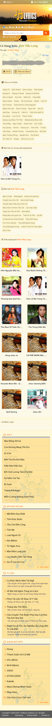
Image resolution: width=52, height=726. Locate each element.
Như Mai (43, 131)
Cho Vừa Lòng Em (9, 223)
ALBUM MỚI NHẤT (15, 642)
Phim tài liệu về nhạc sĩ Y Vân (22, 599)
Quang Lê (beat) (18, 93)
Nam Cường (27, 90)
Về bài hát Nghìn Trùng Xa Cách (22, 591)
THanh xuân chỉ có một (18, 654)
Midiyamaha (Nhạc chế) (33, 120)
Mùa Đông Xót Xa (12, 441)
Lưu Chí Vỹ (16, 116)
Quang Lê (6, 93)
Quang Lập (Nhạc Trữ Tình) (13, 120)
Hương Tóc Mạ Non (31, 196)
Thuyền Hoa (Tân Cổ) (11, 200)
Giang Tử (6, 90)
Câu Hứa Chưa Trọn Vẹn (19, 697)
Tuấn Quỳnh (38, 90)
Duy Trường (7, 105)
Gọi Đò (39, 215)
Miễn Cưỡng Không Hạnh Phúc (19, 497)
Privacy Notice (32, 715)
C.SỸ (25, 27)
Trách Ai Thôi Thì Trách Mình (31, 227)
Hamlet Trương (17, 131)
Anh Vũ (40, 109)
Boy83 (36, 101)
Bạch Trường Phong (10, 135)
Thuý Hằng (7, 124)
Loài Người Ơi (14, 535)
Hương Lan (25, 128)
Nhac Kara (12, 692)
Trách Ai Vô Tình (29, 215)
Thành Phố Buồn (12, 490)
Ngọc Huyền (17, 124)
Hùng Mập (36, 97)
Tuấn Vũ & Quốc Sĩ (36, 112)
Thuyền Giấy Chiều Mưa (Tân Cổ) (15, 204)
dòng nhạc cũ (11, 355)
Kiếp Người (18, 196)
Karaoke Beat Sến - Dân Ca (11, 384)
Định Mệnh (26, 211)
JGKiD (10, 670)
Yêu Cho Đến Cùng (16, 524)
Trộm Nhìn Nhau (32, 219)
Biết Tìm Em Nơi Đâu (14, 459)
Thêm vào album (23, 72)
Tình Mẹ (11, 530)
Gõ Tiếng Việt (11, 37)
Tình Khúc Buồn (14, 519)
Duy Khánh (35, 135)
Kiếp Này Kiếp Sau (13, 466)
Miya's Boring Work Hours (19, 687)
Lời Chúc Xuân (31, 208)
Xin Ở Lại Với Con (15, 562)
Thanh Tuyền (27, 116)
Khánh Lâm (28, 124)
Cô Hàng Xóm (8, 46)
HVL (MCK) (12, 660)
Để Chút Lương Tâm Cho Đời (18, 472)
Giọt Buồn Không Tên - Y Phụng (37, 270)
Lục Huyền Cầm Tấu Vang (19, 557)
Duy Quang (7, 128)
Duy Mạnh (6, 116)
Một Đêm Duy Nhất (16, 514)
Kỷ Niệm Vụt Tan (12, 478)
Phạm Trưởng (21, 109)
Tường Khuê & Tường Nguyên (25, 105)
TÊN (13, 27)
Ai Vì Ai (7, 453)
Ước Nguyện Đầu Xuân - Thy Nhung (11, 270)
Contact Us (45, 715)
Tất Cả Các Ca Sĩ (27, 139)
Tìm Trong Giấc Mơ (37, 327)
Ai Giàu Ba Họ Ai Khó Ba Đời (13, 219)
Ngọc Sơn (32, 109)
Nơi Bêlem (12, 541)
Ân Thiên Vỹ (7, 139)
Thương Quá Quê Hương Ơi (11, 299)
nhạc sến (37, 412)
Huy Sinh (18, 97)
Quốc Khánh (16, 90)
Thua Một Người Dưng (26, 223)
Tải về (8, 72)
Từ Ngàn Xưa (13, 546)
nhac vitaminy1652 (37, 384)
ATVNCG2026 (14, 676)
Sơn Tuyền (38, 124)
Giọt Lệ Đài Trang (27, 200)
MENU (9, 2)
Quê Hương (11, 412)
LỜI (19, 27)
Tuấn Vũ (24, 112)
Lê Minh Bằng (13, 50)
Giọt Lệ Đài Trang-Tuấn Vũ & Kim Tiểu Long (11, 179)
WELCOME (41, 2)
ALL (6, 27)
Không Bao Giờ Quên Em (12, 215)
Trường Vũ (15, 112)
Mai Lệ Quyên (8, 97)
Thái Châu (35, 128)
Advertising (19, 715)
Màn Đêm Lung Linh (16, 551)
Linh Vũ (44, 101)
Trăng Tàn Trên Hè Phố (11, 211)
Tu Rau (43, 128)
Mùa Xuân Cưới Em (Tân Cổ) (13, 208)
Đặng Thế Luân (8, 109)
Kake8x (10, 681)
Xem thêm (44, 567)
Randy (16, 101)
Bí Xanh (8, 484)
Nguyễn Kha (24, 135)
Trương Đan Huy (31, 131)
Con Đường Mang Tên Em (16, 447)
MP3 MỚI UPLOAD (15, 506)
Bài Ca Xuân (7, 196)
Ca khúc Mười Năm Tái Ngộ (20, 581)
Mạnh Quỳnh (7, 101)
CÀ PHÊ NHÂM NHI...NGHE (37, 355)
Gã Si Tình (6, 230)
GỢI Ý (9, 435)
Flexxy (10, 649)
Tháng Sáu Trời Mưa (17, 607)
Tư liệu (10, 573)
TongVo (16, 139)
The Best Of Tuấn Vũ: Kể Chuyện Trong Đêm (11, 327)
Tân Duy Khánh (26, 101)
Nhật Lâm (27, 97)
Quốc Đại (6, 112)
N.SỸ (32, 27)
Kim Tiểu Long (28, 46)
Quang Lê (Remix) (32, 93)
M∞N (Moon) (13, 665)
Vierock (16, 128)
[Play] (4, 55)
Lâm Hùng (6, 131)
